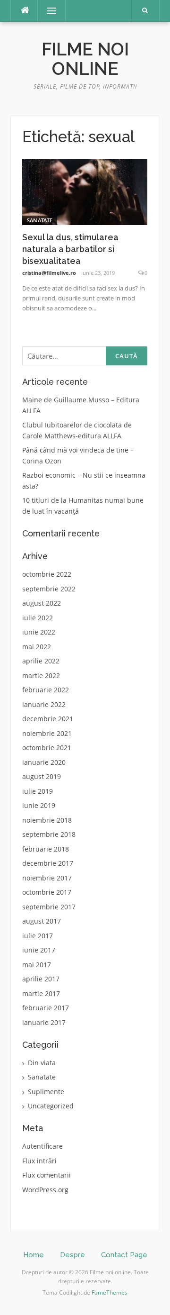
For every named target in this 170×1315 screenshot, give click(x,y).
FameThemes (110, 1292)
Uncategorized (51, 1105)
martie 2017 (41, 993)
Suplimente (46, 1091)
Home (33, 1255)
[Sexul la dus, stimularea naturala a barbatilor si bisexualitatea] (84, 191)
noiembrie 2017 (47, 877)
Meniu (48, 10)
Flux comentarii (46, 1174)
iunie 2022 (38, 631)
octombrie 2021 (46, 747)
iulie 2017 (37, 935)
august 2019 (41, 776)
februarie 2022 (45, 689)
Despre (72, 1255)
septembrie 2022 (49, 588)
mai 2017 (36, 964)
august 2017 (41, 920)
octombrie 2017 (46, 892)
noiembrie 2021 (47, 733)
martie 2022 (41, 675)
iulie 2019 (37, 791)
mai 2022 (36, 646)
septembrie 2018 (49, 834)
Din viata (42, 1062)
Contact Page (124, 1255)
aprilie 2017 (41, 978)
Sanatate (39, 220)
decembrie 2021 (47, 718)
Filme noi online (85, 59)
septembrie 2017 (49, 906)
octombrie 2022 (46, 574)
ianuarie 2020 (44, 762)
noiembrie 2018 (47, 820)
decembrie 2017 (47, 863)
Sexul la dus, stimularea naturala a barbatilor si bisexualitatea (70, 249)
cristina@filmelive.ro (49, 272)
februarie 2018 (45, 848)
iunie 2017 (38, 949)
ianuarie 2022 (44, 704)
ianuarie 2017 (44, 1022)
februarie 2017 (45, 1007)
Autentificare (42, 1146)
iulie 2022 (37, 617)
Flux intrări (39, 1160)
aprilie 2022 (41, 660)
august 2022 (41, 603)
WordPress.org (45, 1189)
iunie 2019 (38, 805)
